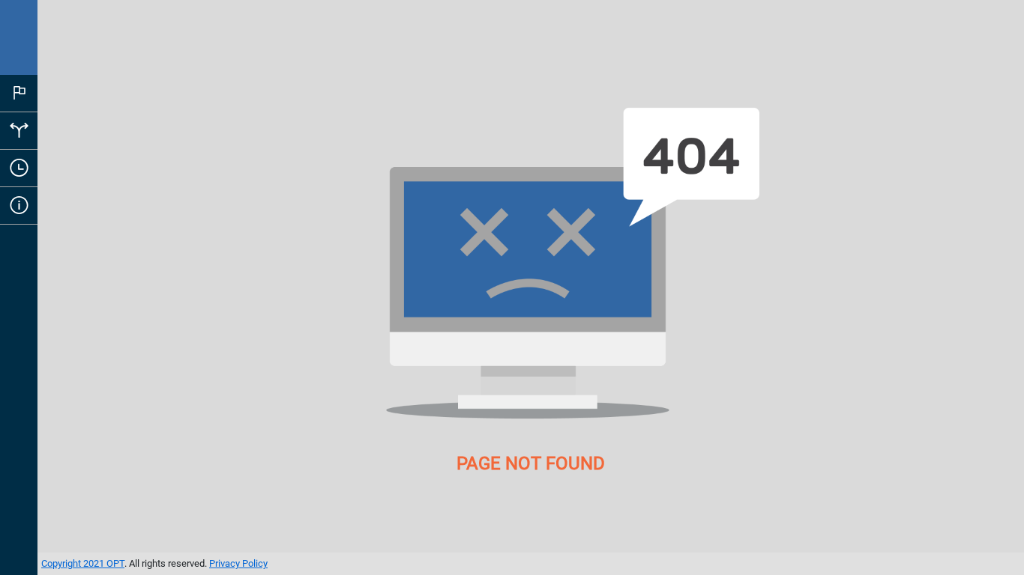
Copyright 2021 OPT (82, 563)
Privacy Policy (238, 563)
